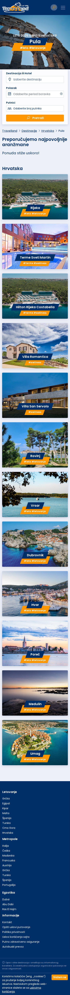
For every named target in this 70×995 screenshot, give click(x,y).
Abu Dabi (7, 904)
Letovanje (9, 792)
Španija (6, 818)
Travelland (9, 131)
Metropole (10, 839)
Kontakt (7, 922)
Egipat (6, 803)
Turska (6, 823)
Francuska (8, 860)
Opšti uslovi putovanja (16, 927)
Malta (5, 813)
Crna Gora (8, 828)
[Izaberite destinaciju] (35, 79)
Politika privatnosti (13, 932)
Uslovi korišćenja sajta (15, 937)
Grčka (6, 798)
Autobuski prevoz (13, 946)
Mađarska (8, 855)
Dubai (6, 899)
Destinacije (29, 131)
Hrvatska (47, 131)
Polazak (11, 88)
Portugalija (8, 885)
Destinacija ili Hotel (19, 73)
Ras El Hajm (9, 909)
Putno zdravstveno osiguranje (20, 942)
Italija (5, 846)
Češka (6, 850)
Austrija (6, 865)
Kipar (5, 808)
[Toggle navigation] (63, 7)
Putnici (10, 102)
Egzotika (8, 893)
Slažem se (59, 977)
